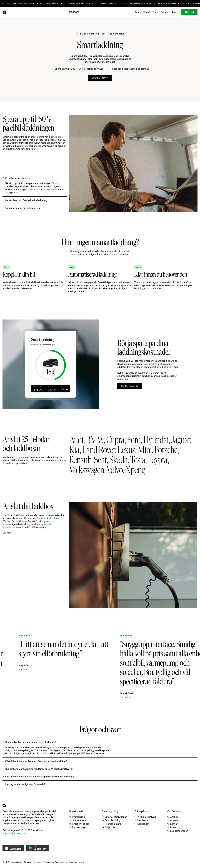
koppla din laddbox (49, 518)
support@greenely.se (14, 833)
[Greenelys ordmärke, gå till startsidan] (73, 12)
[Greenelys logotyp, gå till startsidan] (4, 12)
